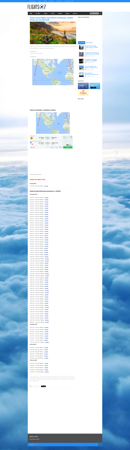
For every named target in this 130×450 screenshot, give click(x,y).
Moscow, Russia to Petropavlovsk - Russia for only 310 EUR (91, 74)
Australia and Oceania (69, 1)
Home (31, 13)
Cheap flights (36, 444)
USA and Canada (32, 1)
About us (75, 13)
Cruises (67, 13)
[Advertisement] (74, 6)
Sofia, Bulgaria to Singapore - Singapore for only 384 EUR (91, 60)
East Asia (45, 1)
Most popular (89, 42)
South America (59, 1)
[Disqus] (53, 408)
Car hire (60, 13)
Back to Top (100, 444)
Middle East (51, 1)
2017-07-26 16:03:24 (35, 386)
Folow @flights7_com (83, 94)
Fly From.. (38, 13)
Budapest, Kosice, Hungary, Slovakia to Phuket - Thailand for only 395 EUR (91, 47)
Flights (45, 13)
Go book (46, 186)
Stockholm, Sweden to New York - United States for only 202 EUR (92, 53)
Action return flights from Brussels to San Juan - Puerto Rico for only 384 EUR (91, 68)
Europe (39, 1)
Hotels (52, 13)
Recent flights (81, 42)
